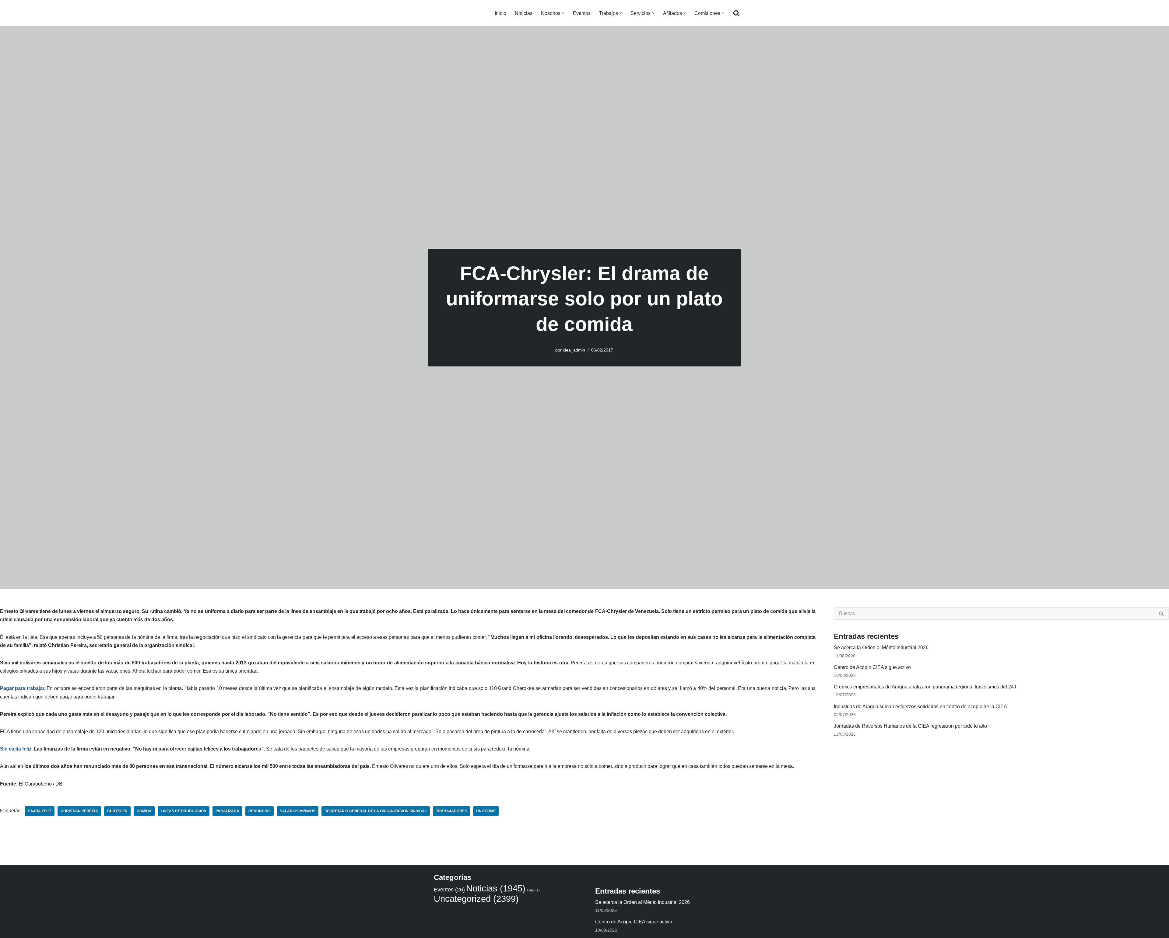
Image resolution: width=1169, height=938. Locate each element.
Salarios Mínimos (297, 811)
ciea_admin (574, 350)
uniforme (486, 811)
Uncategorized (476, 899)
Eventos (582, 13)
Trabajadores (451, 811)
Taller (533, 890)
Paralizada (227, 811)
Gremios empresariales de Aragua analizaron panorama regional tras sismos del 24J (925, 686)
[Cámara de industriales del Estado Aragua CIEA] (437, 13)
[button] (563, 13)
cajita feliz (39, 811)
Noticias (523, 13)
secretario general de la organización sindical (376, 811)
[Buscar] (736, 13)
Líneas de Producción (183, 811)
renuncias (259, 811)
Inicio (500, 13)
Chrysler (117, 811)
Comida (144, 811)
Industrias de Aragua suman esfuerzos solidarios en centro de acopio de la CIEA (920, 706)
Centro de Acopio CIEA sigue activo (872, 667)
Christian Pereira (79, 811)
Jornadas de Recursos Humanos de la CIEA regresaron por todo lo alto (910, 726)
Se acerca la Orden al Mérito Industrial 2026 (881, 647)
